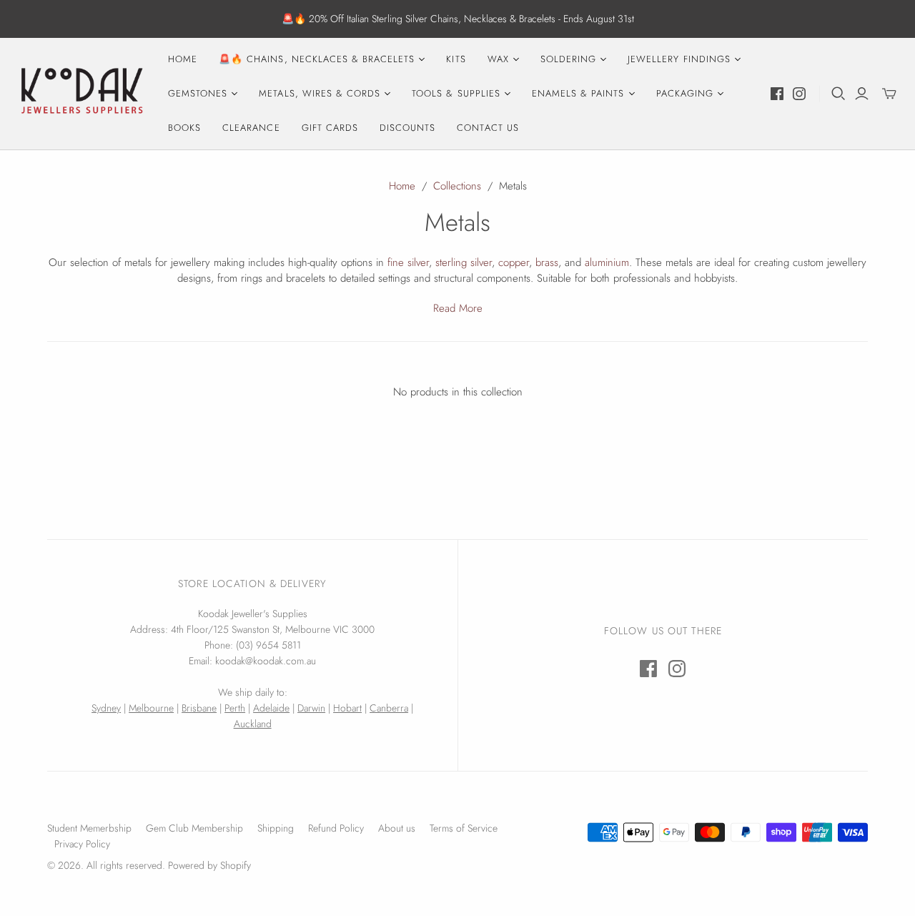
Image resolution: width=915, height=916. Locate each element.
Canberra (389, 708)
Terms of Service (464, 828)
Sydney (106, 708)
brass (546, 262)
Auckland (253, 723)
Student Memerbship (89, 828)
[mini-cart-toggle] (889, 94)
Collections (457, 186)
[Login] (861, 94)
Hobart (347, 708)
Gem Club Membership (194, 828)
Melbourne (151, 708)
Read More (458, 308)
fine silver (408, 262)
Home (182, 59)
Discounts (407, 127)
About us (396, 828)
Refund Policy (336, 828)
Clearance (251, 127)
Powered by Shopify (209, 865)
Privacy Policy (82, 844)
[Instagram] (799, 93)
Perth (234, 708)
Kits (455, 59)
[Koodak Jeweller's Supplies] (82, 93)
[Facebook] (777, 93)
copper (513, 262)
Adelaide (271, 708)
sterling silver (463, 262)
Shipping (275, 828)
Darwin (311, 708)
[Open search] (838, 94)
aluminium (607, 262)
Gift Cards (330, 127)
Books (184, 127)
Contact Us (487, 127)
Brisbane (199, 708)
